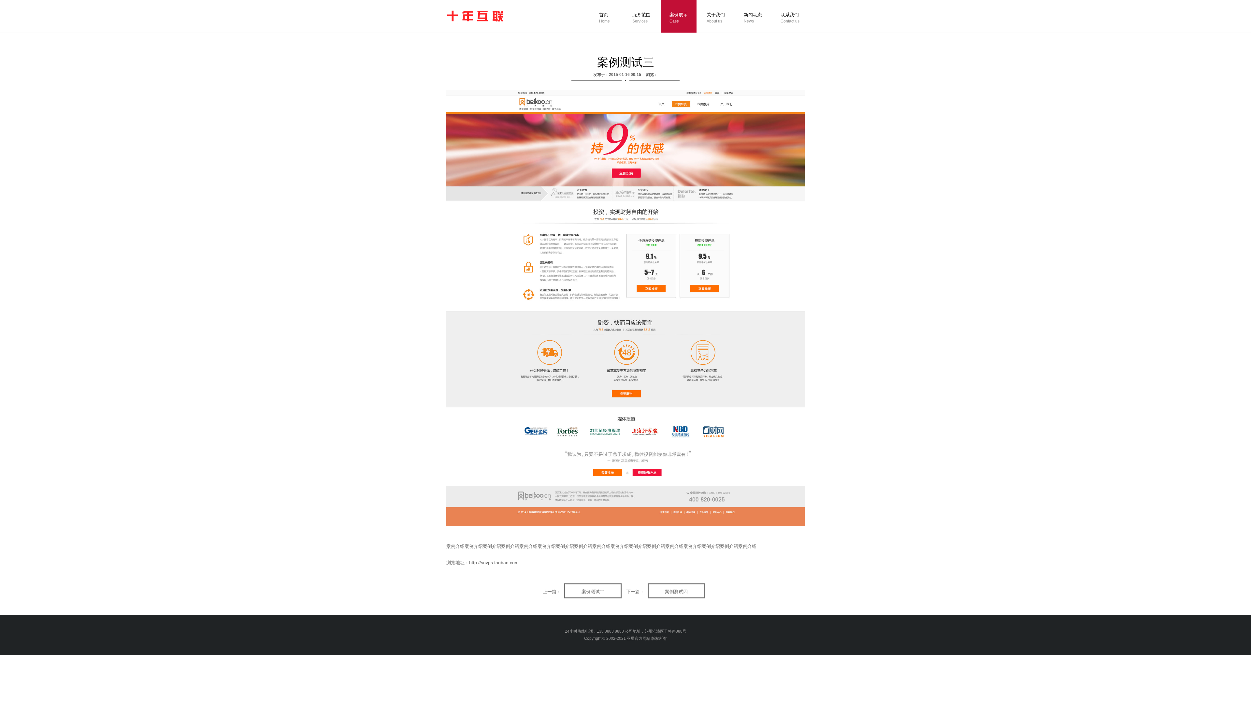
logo (474, 16)
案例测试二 (593, 591)
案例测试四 (676, 591)
